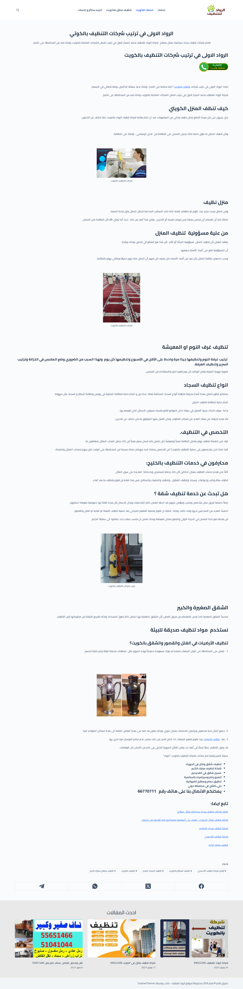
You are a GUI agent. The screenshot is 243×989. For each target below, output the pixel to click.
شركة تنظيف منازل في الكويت (138, 962)
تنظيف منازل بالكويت (119, 9)
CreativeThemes (146, 983)
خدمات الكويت (144, 9)
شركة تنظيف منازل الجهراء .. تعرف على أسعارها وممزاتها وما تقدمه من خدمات (185, 819)
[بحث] (18, 10)
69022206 (116, 962)
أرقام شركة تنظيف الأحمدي (212, 871)
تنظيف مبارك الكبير (218, 844)
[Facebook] (201, 886)
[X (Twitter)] (148, 886)
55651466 (38, 962)
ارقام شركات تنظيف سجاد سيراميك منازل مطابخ (202, 811)
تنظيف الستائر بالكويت (180, 871)
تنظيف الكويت (129, 871)
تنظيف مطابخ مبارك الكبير (103, 871)
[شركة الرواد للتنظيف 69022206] (194, 938)
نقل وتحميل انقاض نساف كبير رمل (63, 962)
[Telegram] (41, 886)
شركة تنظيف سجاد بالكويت (213, 828)
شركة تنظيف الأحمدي (216, 836)
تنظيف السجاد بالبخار (153, 871)
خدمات (161, 9)
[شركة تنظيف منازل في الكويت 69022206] (121, 938)
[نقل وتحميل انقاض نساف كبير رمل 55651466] (49, 938)
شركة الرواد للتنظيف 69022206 (211, 962)
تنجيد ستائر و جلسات (90, 9)
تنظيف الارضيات (212, 739)
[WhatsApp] (94, 886)
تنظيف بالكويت (182, 86)
